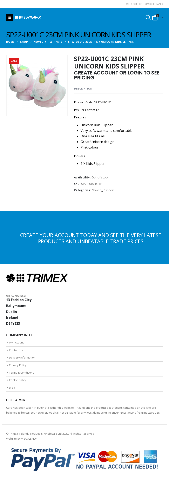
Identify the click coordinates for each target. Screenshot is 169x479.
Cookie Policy (17, 380)
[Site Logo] (28, 17)
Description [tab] (83, 88)
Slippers (109, 190)
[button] (9, 17)
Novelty (97, 190)
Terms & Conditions (21, 372)
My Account (16, 342)
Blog (12, 387)
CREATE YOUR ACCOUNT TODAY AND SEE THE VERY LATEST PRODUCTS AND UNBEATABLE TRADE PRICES (91, 238)
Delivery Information (22, 357)
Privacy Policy (18, 365)
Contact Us (16, 350)
